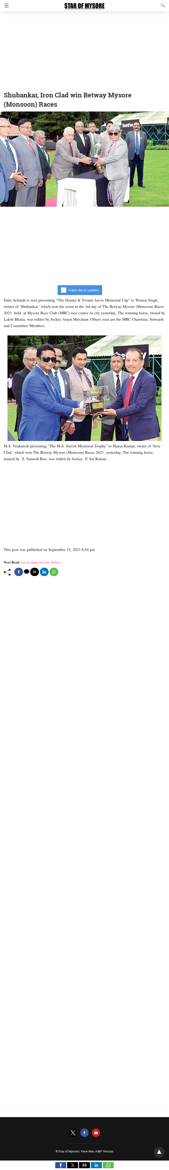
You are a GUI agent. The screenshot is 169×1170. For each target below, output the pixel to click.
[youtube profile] (96, 1133)
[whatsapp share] (54, 572)
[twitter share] (26, 571)
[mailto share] (34, 572)
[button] (60, 1165)
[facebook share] (18, 572)
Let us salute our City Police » (41, 562)
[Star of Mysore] (84, 4)
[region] (84, 49)
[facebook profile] (84, 1133)
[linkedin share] (44, 572)
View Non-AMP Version (97, 1151)
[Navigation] (5, 5)
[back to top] (159, 1152)
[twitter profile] (73, 1133)
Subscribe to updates (83, 290)
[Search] (162, 5)
